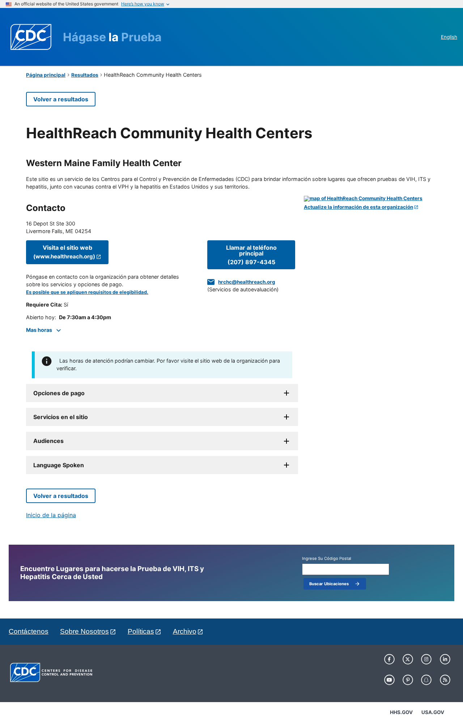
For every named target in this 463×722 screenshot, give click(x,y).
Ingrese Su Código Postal (326, 558)
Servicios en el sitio (60, 417)
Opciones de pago (59, 393)
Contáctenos (28, 631)
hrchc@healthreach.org (246, 282)
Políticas (141, 631)
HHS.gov (401, 712)
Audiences (48, 440)
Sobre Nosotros (84, 631)
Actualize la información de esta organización (358, 207)
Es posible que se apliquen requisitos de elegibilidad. (87, 292)
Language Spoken (58, 465)
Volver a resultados (60, 99)
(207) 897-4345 (251, 255)
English (449, 37)
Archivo (184, 631)
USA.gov (432, 712)
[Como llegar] (370, 199)
